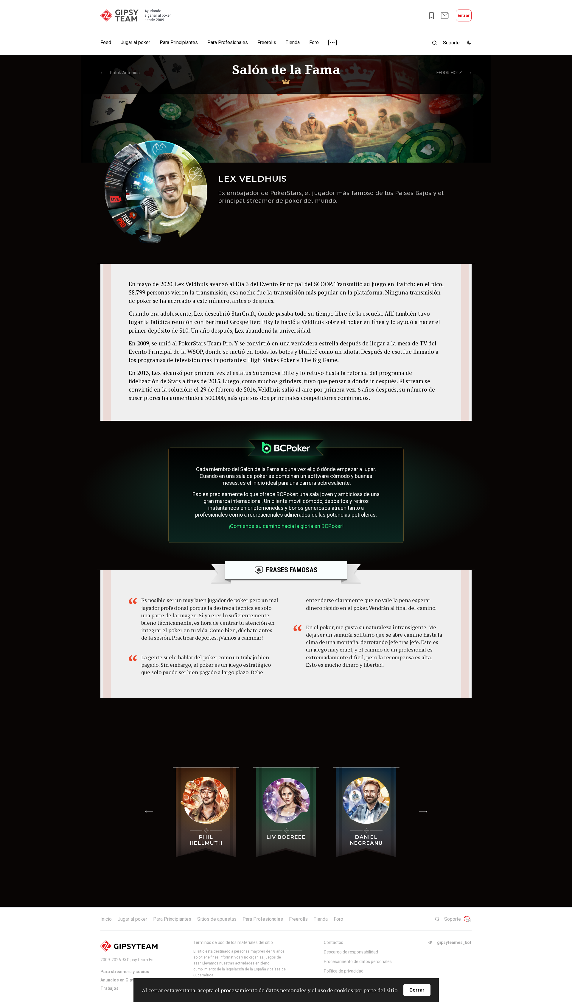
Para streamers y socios (124, 971)
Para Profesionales (227, 42)
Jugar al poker (135, 42)
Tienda (293, 42)
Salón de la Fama (286, 69)
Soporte (452, 919)
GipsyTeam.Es (140, 959)
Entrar (464, 15)
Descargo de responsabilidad (351, 952)
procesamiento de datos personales (264, 990)
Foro (314, 42)
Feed (105, 42)
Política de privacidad (343, 971)
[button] (148, 811)
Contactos (333, 942)
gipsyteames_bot (454, 942)
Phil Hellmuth (206, 840)
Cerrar (417, 990)
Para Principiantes (179, 42)
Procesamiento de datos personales (358, 961)
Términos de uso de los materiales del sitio (233, 942)
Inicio (106, 919)
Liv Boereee (286, 837)
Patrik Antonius (125, 72)
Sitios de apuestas (217, 919)
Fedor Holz (449, 72)
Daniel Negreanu (366, 840)
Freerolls (266, 42)
